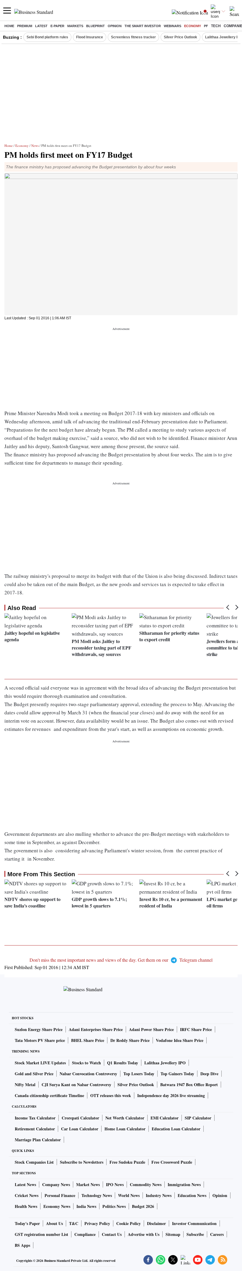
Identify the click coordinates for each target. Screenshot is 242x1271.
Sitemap (173, 1234)
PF (206, 26)
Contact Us (112, 1234)
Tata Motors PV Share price (40, 1040)
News (35, 145)
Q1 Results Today (122, 1063)
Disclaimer (156, 1223)
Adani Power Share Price (151, 1029)
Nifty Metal (25, 1084)
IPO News (115, 1184)
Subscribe (195, 1234)
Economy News (56, 1206)
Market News (88, 1184)
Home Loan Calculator (124, 1129)
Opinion (115, 26)
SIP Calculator (198, 1118)
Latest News (25, 1184)
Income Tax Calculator (35, 1118)
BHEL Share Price (87, 1040)
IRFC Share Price (196, 1029)
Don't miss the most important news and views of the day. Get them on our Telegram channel (121, 960)
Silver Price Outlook (180, 37)
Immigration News (184, 1184)
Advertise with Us (143, 1234)
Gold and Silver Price (34, 1074)
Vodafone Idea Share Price (179, 1040)
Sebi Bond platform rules (47, 37)
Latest (41, 26)
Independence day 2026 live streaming (171, 1095)
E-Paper (57, 26)
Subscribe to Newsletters (81, 1162)
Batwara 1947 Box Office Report (189, 1084)
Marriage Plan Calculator (38, 1140)
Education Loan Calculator (176, 1129)
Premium (24, 26)
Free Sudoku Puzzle (127, 1162)
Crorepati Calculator (80, 1118)
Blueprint (95, 26)
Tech (216, 26)
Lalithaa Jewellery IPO (165, 1063)
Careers (217, 1234)
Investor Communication (194, 1223)
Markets (75, 26)
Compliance (85, 1234)
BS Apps (22, 1245)
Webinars (172, 26)
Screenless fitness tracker (133, 37)
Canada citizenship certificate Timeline (49, 1095)
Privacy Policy (97, 1223)
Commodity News (145, 1184)
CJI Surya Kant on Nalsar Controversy (76, 1084)
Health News (26, 1206)
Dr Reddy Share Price (130, 1040)
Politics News (114, 1206)
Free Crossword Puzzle (171, 1162)
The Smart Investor (143, 26)
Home (9, 26)
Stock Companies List (34, 1162)
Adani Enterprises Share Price (96, 1029)
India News (86, 1206)
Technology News (96, 1195)
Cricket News (26, 1195)
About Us (54, 1223)
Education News (192, 1195)
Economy (192, 26)
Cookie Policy (128, 1223)
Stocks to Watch (86, 1063)
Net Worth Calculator (124, 1118)
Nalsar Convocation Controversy (88, 1074)
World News (129, 1195)
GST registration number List (41, 1234)
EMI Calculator (165, 1118)
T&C (73, 1223)
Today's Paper (27, 1223)
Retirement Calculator (35, 1129)
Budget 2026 (143, 1206)
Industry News (158, 1195)
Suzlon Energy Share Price (39, 1029)
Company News (56, 1184)
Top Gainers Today (177, 1074)
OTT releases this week (110, 1095)
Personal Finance (60, 1195)
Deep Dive (209, 1074)
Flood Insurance (89, 37)
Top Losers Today (138, 1074)
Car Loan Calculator (79, 1129)
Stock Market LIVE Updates (40, 1063)
